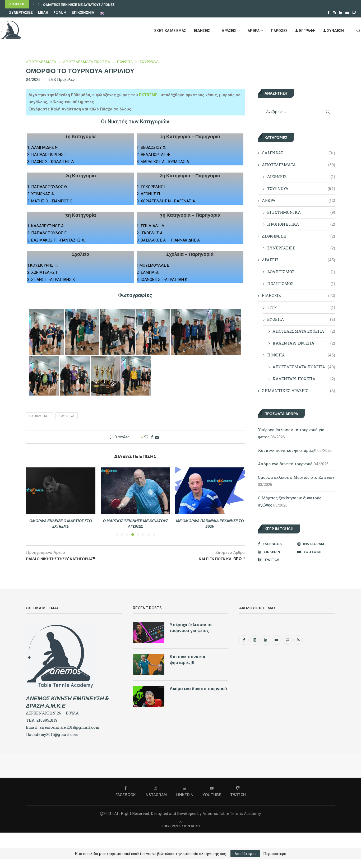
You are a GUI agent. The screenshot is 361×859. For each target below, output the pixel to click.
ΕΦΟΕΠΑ (301, 319)
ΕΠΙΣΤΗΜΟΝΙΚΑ (301, 212)
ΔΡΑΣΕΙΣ (228, 31)
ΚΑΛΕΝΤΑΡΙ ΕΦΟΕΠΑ (303, 343)
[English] (102, 12)
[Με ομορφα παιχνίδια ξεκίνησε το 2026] (210, 490)
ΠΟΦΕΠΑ (301, 354)
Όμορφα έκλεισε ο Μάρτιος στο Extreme (296, 477)
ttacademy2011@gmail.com (52, 734)
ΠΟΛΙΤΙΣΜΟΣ (301, 283)
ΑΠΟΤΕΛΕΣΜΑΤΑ (298, 164)
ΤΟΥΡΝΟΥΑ (301, 188)
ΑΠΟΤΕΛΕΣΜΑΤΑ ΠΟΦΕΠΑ (303, 366)
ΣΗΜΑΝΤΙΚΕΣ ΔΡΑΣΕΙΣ (298, 390)
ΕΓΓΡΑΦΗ (307, 31)
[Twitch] (354, 12)
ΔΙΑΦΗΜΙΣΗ (298, 236)
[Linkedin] (340, 12)
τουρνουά (66, 416)
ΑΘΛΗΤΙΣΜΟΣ (301, 271)
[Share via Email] (157, 436)
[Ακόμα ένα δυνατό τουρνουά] (148, 696)
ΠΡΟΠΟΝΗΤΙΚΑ (301, 224)
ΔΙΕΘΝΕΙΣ (301, 176)
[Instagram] (334, 12)
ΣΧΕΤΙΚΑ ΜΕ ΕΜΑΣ (170, 31)
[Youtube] (347, 12)
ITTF (301, 307)
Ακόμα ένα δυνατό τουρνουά (285, 463)
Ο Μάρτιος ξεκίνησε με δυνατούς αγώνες (78, 5)
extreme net (39, 416)
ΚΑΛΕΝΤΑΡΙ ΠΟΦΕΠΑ (303, 378)
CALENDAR (298, 152)
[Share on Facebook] (152, 436)
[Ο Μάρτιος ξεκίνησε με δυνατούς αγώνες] (135, 490)
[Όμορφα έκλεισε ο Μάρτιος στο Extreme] (60, 490)
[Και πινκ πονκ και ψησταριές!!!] (148, 664)
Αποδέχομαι (245, 853)
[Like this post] (146, 436)
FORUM (59, 13)
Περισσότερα (274, 854)
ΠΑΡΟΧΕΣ (279, 31)
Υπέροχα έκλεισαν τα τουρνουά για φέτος (191, 627)
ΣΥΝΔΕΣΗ (335, 31)
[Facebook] (328, 12)
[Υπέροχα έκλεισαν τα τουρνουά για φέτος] (148, 632)
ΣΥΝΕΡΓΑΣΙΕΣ (21, 13)
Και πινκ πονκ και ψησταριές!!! (287, 450)
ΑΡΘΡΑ (254, 31)
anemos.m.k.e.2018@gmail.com (69, 727)
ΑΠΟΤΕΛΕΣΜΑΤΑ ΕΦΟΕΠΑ (303, 331)
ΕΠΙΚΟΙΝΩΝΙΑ (83, 13)
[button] (33, 4)
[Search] (358, 31)
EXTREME (149, 94)
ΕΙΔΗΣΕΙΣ (202, 31)
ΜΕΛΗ (43, 13)
